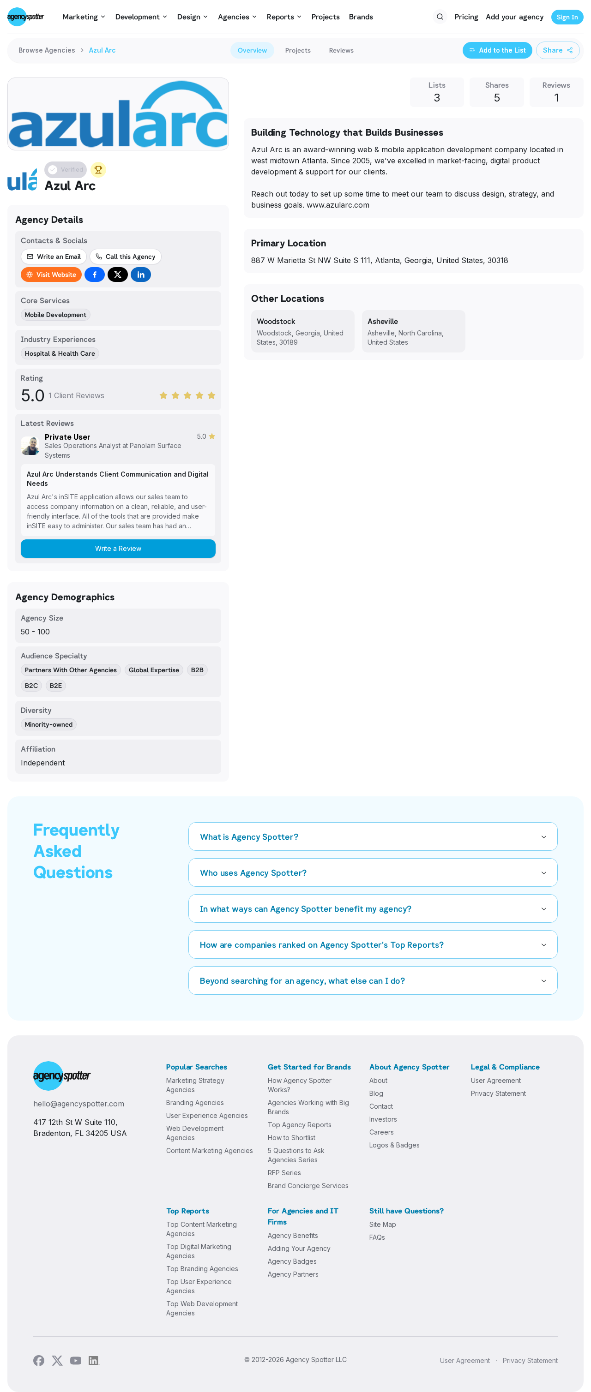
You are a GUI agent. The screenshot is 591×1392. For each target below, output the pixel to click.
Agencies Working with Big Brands (308, 1107)
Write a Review (118, 548)
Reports (280, 17)
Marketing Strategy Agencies (195, 1084)
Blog (376, 1093)
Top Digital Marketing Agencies (198, 1251)
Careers (381, 1132)
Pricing (466, 17)
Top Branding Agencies (202, 1269)
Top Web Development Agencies (202, 1308)
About (378, 1080)
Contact (381, 1106)
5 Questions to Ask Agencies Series (296, 1155)
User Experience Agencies (207, 1115)
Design (188, 17)
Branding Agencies (195, 1102)
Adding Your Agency (299, 1248)
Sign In (567, 16)
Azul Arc (102, 50)
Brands (361, 17)
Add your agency (515, 17)
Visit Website (56, 274)
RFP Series (284, 1173)
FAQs (377, 1237)
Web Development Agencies (194, 1132)
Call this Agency (131, 256)
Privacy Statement (498, 1093)
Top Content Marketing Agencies (201, 1228)
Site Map (382, 1224)
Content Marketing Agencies (209, 1150)
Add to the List (502, 50)
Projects (326, 17)
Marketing (80, 17)
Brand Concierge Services (308, 1185)
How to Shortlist (291, 1137)
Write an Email (59, 256)
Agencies (233, 17)
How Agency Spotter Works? (300, 1084)
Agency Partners (293, 1274)
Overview (252, 50)
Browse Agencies (46, 50)
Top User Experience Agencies (199, 1286)
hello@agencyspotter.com (78, 1103)
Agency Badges (292, 1261)
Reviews (341, 50)
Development (137, 17)
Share (553, 50)
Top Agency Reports (300, 1125)
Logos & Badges (394, 1145)
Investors (383, 1119)
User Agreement (496, 1080)
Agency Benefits (293, 1235)
